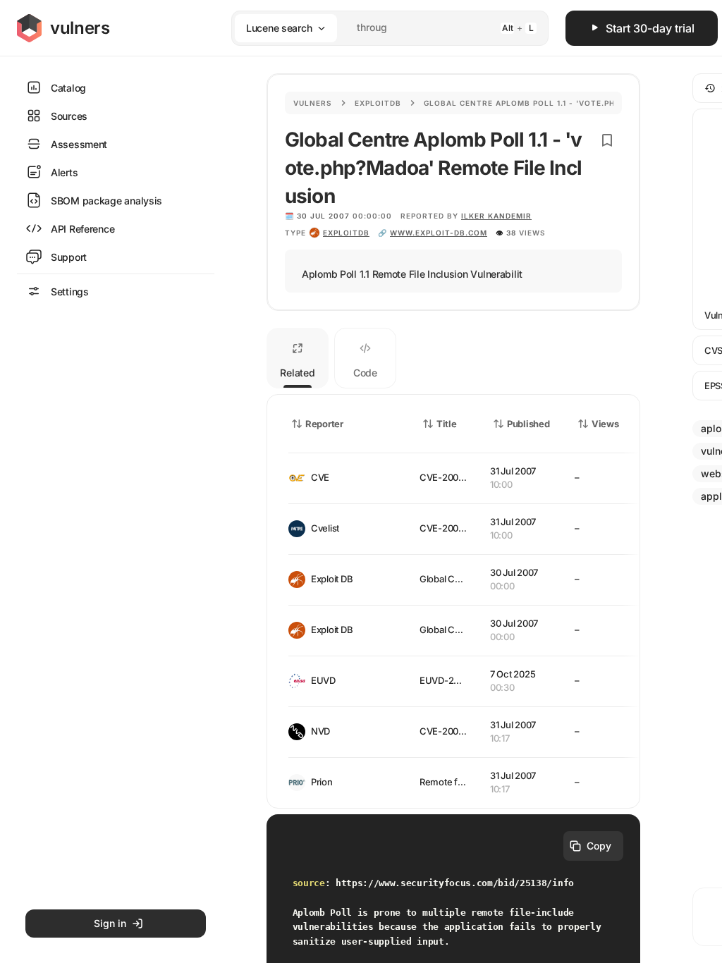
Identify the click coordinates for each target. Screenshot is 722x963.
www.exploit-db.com (438, 232)
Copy (599, 846)
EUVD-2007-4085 (458, 680)
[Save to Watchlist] (607, 140)
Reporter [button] (324, 423)
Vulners (312, 103)
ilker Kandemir (496, 215)
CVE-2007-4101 (453, 477)
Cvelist (325, 528)
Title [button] (446, 423)
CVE (320, 477)
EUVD (323, 680)
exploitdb (346, 232)
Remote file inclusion (463, 781)
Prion (322, 781)
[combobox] (371, 28)
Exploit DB (332, 578)
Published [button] (528, 423)
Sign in (110, 923)
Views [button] (605, 423)
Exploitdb (378, 103)
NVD (320, 731)
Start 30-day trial (650, 28)
